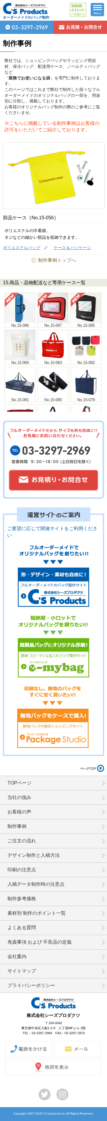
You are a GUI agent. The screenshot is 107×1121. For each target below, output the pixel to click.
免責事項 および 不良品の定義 (39, 941)
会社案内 (16, 956)
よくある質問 (21, 927)
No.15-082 (86, 362)
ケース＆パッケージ (72, 247)
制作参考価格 (21, 898)
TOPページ (19, 782)
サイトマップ (21, 970)
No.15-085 (86, 325)
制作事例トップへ (57, 260)
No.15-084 (20, 362)
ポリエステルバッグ (21, 247)
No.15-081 (20, 400)
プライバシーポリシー (31, 985)
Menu (97, 13)
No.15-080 (53, 400)
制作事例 (16, 826)
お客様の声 (19, 811)
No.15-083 (53, 362)
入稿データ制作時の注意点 (35, 884)
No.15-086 (20, 325)
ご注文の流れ (21, 840)
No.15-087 (53, 325)
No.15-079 (86, 400)
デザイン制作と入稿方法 (33, 855)
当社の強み (19, 797)
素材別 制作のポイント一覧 (36, 913)
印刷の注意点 (21, 869)
